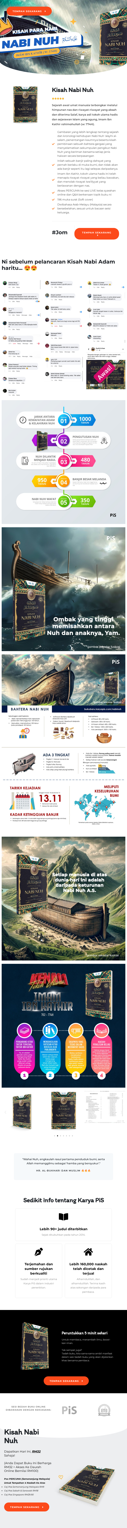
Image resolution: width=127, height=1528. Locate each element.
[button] (5, 1112)
